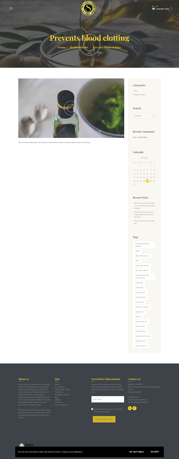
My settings (136, 452)
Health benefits (79, 47)
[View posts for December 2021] (134, 158)
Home (61, 47)
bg (153, 6)
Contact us (58, 402)
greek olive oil (140, 292)
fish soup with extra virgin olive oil (142, 276)
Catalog (57, 399)
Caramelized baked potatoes (142, 245)
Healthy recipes (139, 94)
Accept (155, 452)
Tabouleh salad (140, 331)
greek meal (139, 287)
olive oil (138, 316)
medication (139, 312)
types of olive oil (140, 346)
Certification (59, 392)
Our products (59, 387)
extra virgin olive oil (142, 265)
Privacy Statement (61, 405)
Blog (135, 91)
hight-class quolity (141, 307)
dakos (137, 251)
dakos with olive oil (141, 256)
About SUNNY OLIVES (62, 389)
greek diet (138, 282)
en (157, 6)
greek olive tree (140, 297)
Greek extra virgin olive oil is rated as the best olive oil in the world (144, 215)
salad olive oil (140, 326)
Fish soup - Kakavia (141, 270)
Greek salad (143, 137)
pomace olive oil (141, 321)
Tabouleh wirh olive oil (143, 336)
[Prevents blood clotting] (71, 108)
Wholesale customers (62, 394)
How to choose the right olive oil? (144, 222)
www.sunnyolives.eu (141, 402)
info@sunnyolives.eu (139, 399)
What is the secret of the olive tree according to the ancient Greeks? (144, 206)
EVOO (137, 260)
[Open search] (171, 8)
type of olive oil (140, 341)
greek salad (139, 302)
